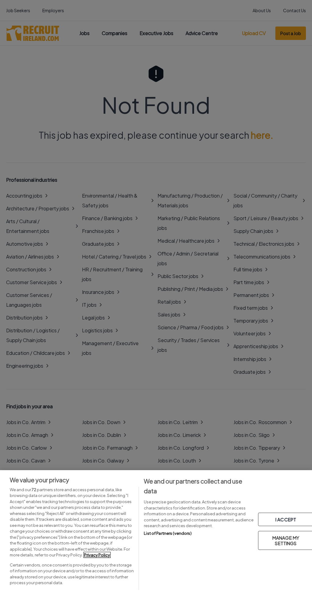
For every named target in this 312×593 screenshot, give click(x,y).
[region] (156, 531)
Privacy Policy (97, 554)
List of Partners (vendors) (167, 533)
